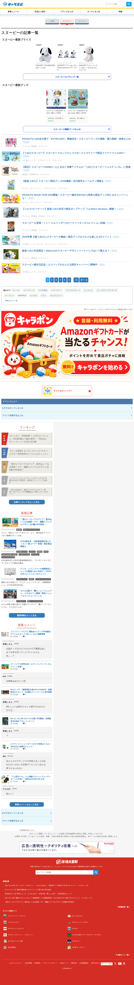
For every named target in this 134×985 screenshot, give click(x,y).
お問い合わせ (95, 963)
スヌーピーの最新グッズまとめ (67, 129)
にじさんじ (88, 290)
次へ (82, 280)
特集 (120, 11)
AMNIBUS (22, 295)
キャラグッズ (28, 290)
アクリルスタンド (73, 290)
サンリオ (16, 290)
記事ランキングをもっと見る (27, 502)
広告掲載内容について (27, 830)
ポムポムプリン (56, 295)
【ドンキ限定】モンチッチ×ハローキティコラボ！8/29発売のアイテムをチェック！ (29, 452)
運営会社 (74, 963)
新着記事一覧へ (124, 907)
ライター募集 (107, 964)
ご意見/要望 (28, 963)
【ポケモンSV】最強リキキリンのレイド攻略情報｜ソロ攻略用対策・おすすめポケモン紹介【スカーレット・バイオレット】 (48, 898)
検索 (129, 4)
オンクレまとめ (93, 11)
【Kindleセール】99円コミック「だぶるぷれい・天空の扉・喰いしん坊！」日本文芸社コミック (38, 894)
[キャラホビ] (12, 4)
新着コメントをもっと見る (27, 804)
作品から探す (40, 11)
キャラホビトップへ (63, 391)
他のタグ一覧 (12, 301)
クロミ (43, 295)
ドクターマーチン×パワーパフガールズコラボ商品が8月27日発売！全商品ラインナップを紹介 (28, 480)
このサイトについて (15, 963)
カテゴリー (67, 21)
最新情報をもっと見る (27, 615)
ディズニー (9, 295)
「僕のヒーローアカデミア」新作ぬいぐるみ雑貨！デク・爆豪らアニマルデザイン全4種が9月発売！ (29, 467)
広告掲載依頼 (84, 963)
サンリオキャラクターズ (107, 290)
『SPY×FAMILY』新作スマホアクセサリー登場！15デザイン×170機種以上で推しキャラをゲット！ (28, 492)
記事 (52, 21)
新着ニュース (13, 11)
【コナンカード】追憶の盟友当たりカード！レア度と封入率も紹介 (27, 889)
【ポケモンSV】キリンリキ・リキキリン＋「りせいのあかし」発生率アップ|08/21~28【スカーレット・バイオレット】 (46, 885)
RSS (124, 963)
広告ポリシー (64, 963)
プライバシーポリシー (50, 963)
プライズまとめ (66, 11)
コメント (81, 21)
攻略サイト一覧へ (123, 955)
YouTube (120, 963)
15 (76, 280)
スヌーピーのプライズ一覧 (67, 77)
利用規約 (37, 963)
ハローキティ (56, 290)
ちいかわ (33, 295)
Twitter (115, 963)
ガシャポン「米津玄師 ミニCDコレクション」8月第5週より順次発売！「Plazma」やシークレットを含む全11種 (28, 439)
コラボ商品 (42, 290)
